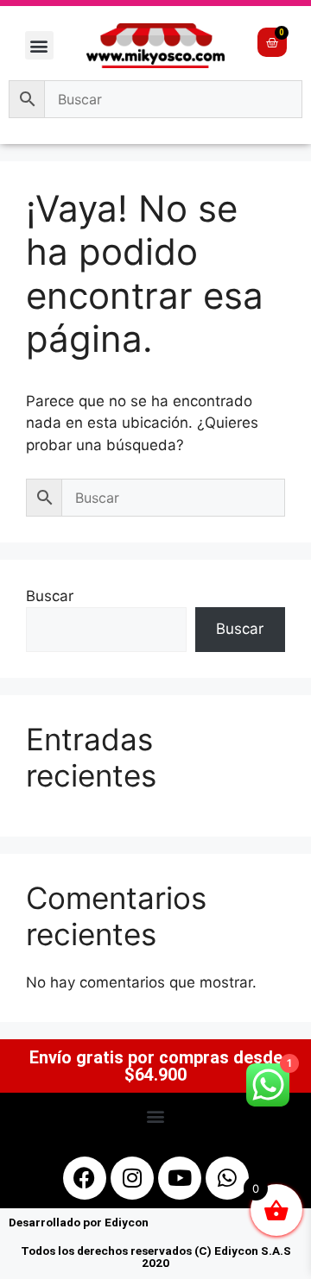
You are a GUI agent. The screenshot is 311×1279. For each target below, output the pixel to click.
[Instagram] (132, 1178)
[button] (39, 45)
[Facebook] (84, 1178)
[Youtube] (179, 1178)
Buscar (49, 596)
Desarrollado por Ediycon (79, 1222)
